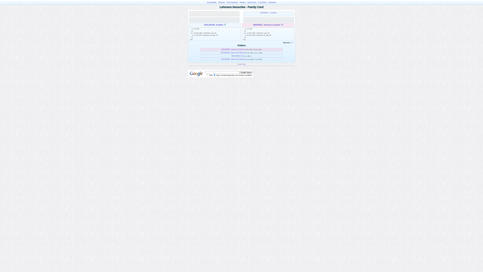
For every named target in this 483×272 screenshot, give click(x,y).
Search (272, 2)
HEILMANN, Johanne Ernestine (233, 49)
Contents (212, 2)
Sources (251, 2)
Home (221, 2)
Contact (262, 2)
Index (243, 2)
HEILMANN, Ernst (238, 56)
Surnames (232, 2)
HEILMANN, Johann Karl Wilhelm (233, 53)
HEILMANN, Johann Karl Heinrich (233, 59)
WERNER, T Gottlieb (268, 13)
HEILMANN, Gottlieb (213, 25)
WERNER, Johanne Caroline (266, 25)
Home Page (241, 64)
